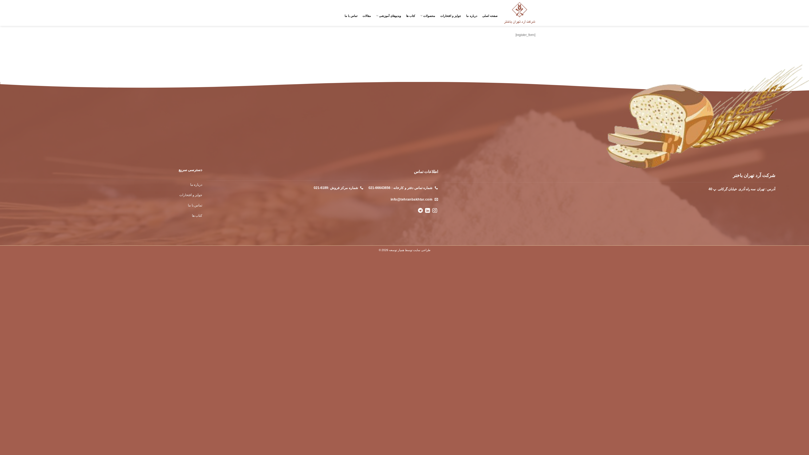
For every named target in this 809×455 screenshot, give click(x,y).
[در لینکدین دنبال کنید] (427, 211)
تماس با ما (351, 15)
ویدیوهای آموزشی (390, 15)
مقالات (367, 15)
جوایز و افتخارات (450, 15)
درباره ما (471, 15)
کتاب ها (410, 15)
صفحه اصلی (490, 15)
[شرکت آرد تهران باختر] (519, 13)
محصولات (429, 15)
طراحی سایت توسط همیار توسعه (409, 250)
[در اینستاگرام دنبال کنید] (434, 211)
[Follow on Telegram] (420, 211)
